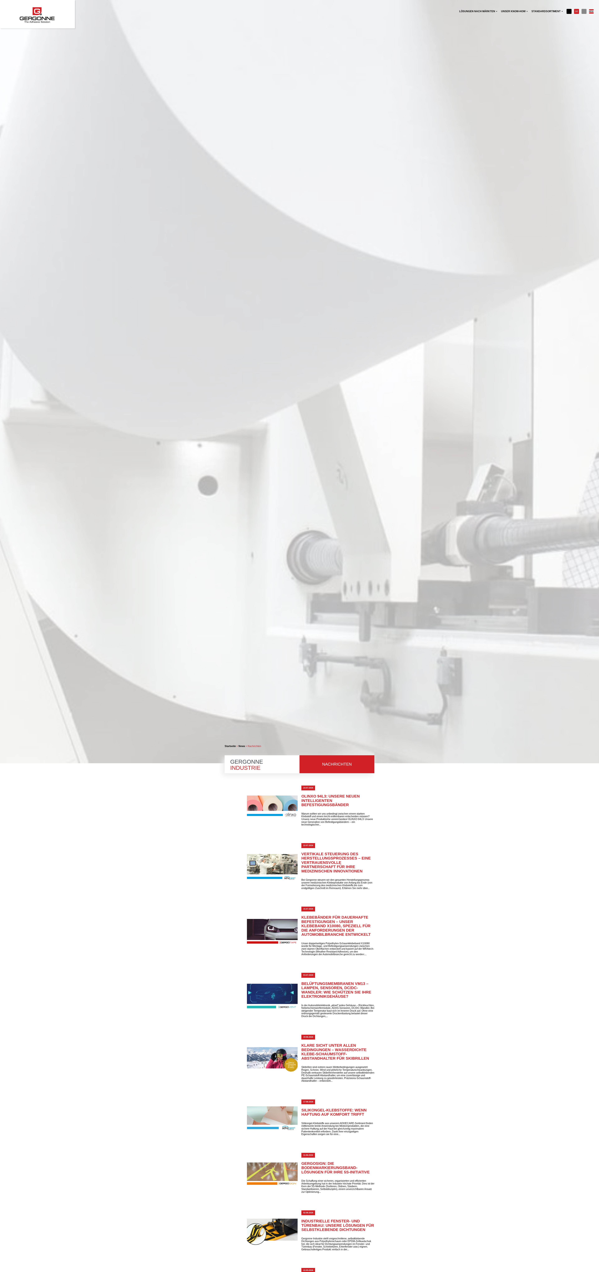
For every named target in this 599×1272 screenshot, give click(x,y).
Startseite (230, 746)
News (242, 746)
